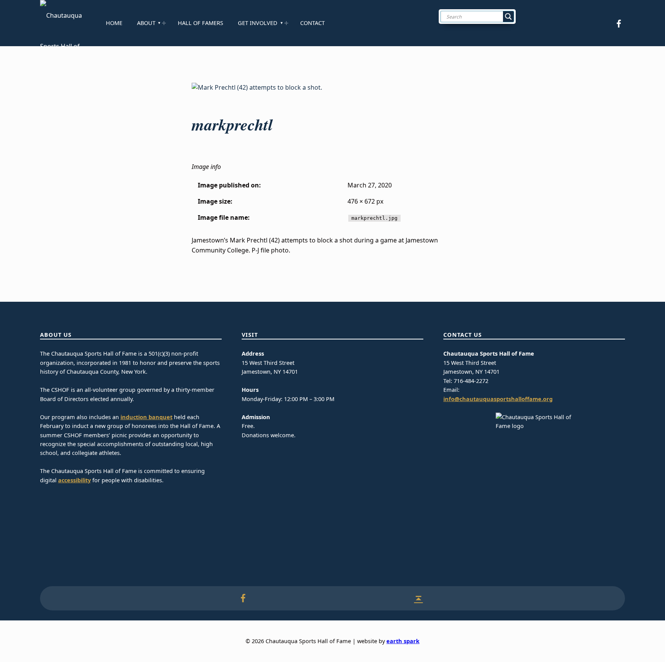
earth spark (402, 641)
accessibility (74, 480)
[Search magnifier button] (508, 16)
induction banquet (146, 417)
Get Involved (257, 23)
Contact (312, 23)
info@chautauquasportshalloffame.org (498, 399)
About (146, 23)
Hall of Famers (200, 23)
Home (114, 23)
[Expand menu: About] (164, 23)
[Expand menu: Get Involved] (286, 23)
